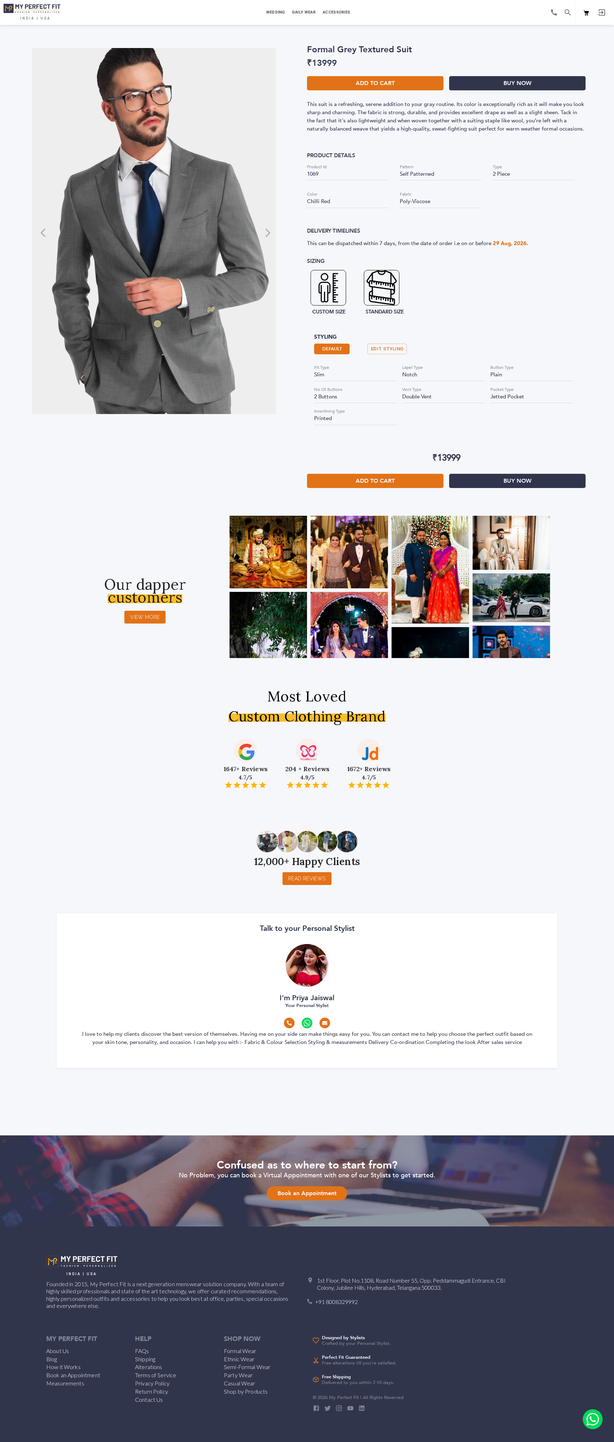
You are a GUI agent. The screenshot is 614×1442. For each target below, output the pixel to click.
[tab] (275, 12)
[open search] (568, 12)
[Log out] (601, 12)
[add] (593, 1419)
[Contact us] (554, 12)
